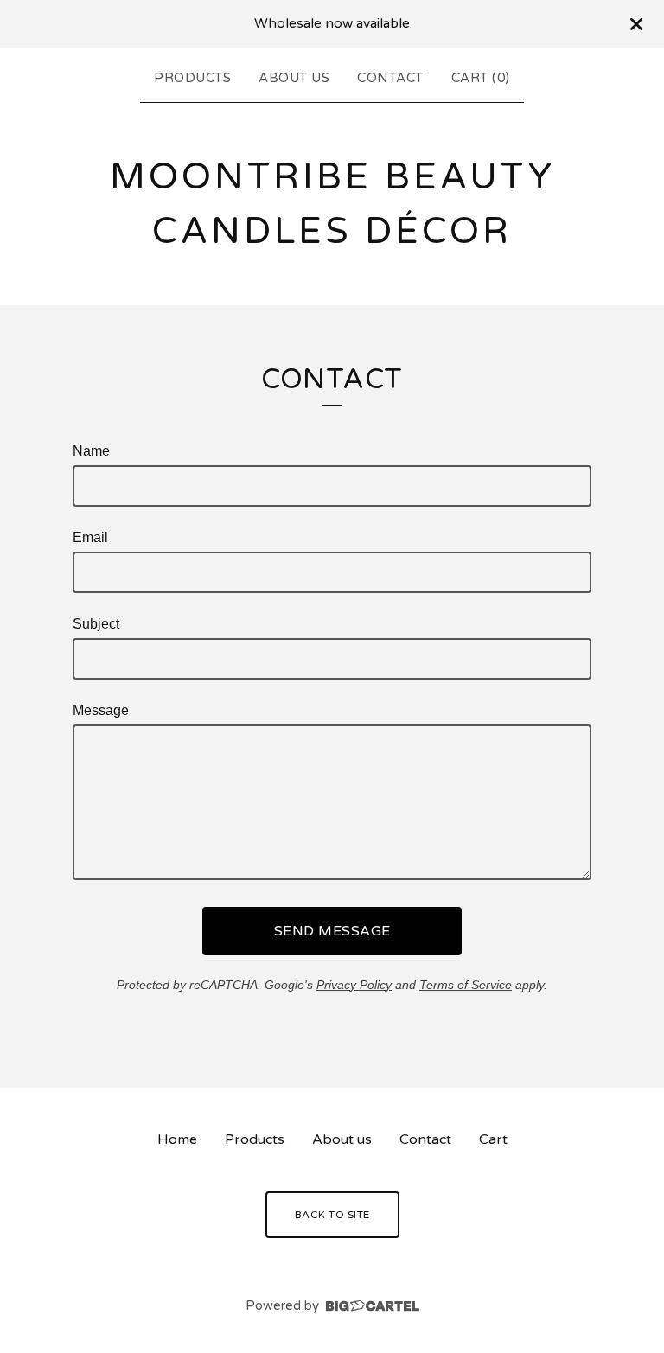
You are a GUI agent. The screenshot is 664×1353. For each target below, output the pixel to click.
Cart (493, 1139)
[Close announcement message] (636, 24)
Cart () (480, 78)
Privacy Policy (354, 985)
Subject (96, 623)
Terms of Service (465, 985)
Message (101, 710)
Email (90, 537)
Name (91, 451)
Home (177, 1139)
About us (294, 78)
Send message (332, 931)
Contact (390, 78)
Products (192, 78)
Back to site (332, 1215)
